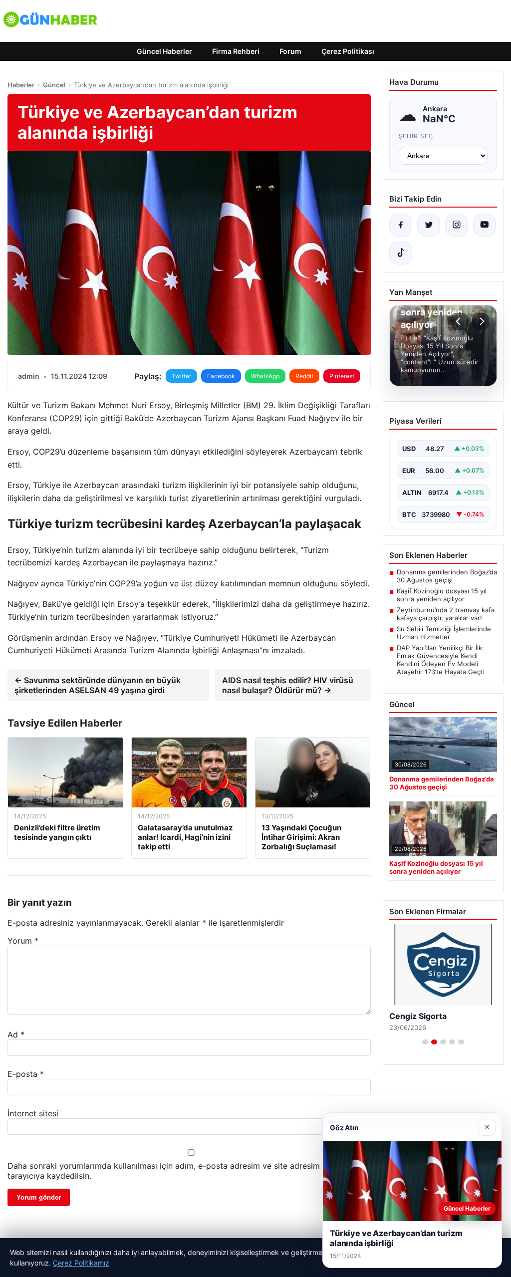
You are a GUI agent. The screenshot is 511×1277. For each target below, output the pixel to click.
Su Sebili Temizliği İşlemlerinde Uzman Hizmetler (444, 633)
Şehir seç (416, 136)
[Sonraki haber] (480, 321)
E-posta (25, 1074)
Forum (290, 51)
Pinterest (341, 376)
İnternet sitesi (32, 1113)
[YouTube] (484, 225)
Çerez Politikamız (81, 1263)
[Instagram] (456, 225)
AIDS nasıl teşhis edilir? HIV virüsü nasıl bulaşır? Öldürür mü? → (287, 685)
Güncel (54, 85)
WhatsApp (265, 376)
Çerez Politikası (347, 51)
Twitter (181, 376)
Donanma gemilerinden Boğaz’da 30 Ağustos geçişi (447, 576)
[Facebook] (400, 225)
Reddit (304, 376)
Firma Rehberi (235, 51)
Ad (15, 1034)
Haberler (20, 85)
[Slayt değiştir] (425, 1041)
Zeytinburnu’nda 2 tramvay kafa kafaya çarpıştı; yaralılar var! (446, 614)
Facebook (221, 376)
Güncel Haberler (164, 51)
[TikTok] (400, 253)
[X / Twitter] (428, 225)
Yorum (22, 941)
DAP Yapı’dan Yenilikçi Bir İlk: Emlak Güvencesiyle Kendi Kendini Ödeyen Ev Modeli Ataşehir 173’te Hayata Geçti (441, 660)
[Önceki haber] (459, 321)
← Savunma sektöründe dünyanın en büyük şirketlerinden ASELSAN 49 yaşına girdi (97, 685)
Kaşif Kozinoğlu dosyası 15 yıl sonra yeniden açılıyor (442, 595)
